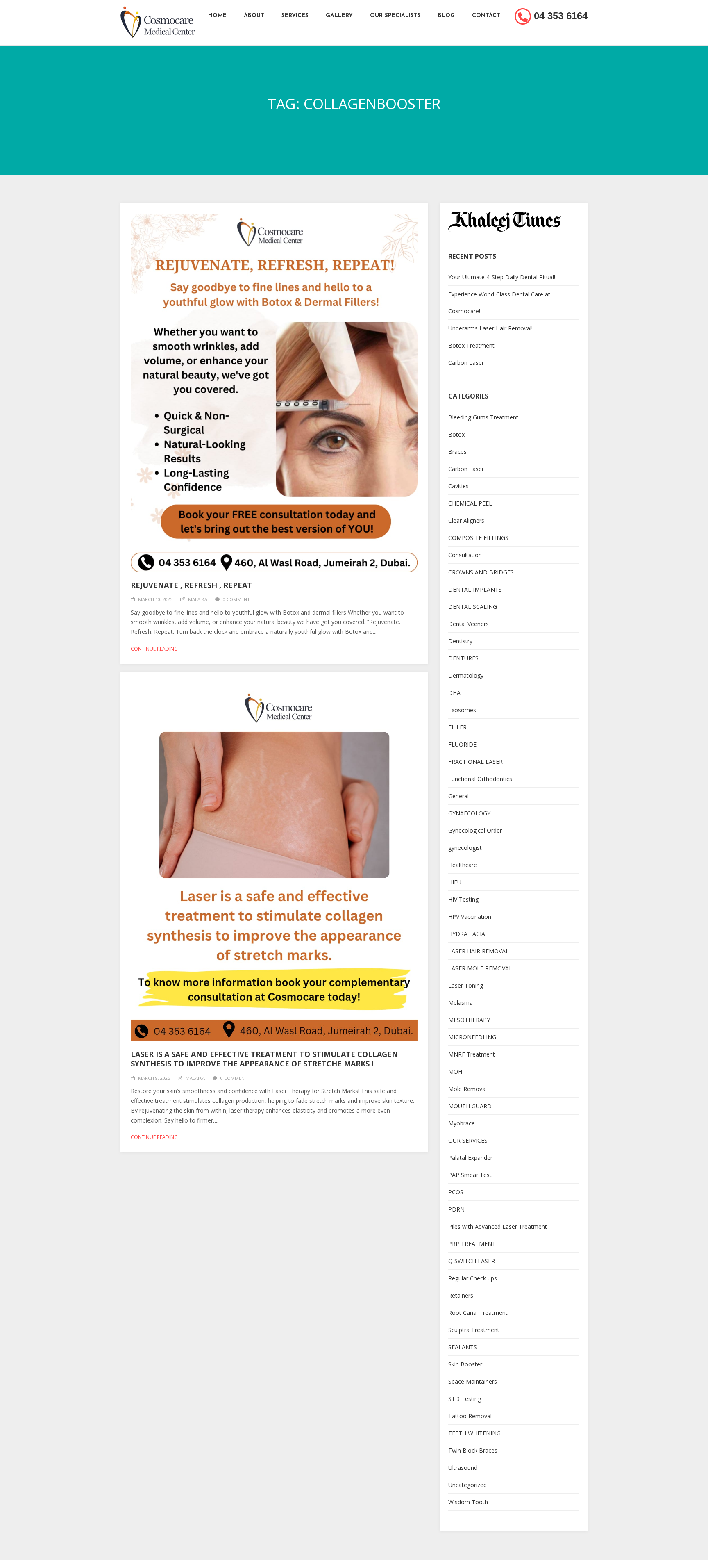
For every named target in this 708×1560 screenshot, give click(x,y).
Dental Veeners (468, 624)
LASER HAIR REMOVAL (478, 951)
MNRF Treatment (471, 1054)
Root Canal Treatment (478, 1312)
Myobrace (461, 1123)
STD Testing (464, 1399)
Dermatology (465, 675)
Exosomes (462, 710)
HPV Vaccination (469, 916)
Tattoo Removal (470, 1416)
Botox (456, 434)
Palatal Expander (470, 1157)
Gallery (339, 16)
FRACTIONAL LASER (475, 761)
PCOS (455, 1192)
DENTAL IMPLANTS (475, 589)
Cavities (458, 486)
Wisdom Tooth (468, 1502)
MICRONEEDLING (472, 1037)
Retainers (460, 1295)
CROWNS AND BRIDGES (481, 572)
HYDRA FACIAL (468, 934)
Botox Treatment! (472, 345)
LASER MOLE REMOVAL (480, 968)
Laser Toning (465, 985)
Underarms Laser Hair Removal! (490, 328)
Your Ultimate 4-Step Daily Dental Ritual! (501, 277)
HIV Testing (463, 899)
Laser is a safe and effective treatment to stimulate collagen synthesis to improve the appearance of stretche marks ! (264, 1058)
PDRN (456, 1209)
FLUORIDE (462, 744)
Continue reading (154, 648)
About (254, 16)
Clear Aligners (466, 520)
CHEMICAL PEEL (470, 503)
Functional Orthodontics (480, 779)
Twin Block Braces (472, 1450)
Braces (457, 451)
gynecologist (465, 848)
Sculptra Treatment (473, 1330)
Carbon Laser (466, 363)
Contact (486, 16)
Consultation (465, 555)
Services (295, 16)
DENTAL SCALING (472, 606)
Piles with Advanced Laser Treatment (497, 1226)
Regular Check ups (472, 1278)
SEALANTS (462, 1347)
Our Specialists (395, 16)
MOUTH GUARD (470, 1106)
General (458, 796)
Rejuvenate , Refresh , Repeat (191, 585)
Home (217, 16)
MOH (455, 1071)
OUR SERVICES (468, 1140)
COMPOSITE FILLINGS (478, 538)
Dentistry (460, 641)
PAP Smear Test (470, 1175)
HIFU (454, 882)
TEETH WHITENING (474, 1433)
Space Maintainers (472, 1381)
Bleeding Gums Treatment (483, 417)
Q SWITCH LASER (471, 1261)
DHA (454, 693)
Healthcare (462, 865)
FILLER (457, 727)
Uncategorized (467, 1485)
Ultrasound (462, 1467)
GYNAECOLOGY (469, 813)
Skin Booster (465, 1364)
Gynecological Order (475, 830)
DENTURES (463, 658)
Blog (446, 16)
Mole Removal (467, 1089)
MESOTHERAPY (469, 1020)
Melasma (460, 1003)
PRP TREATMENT (472, 1244)
